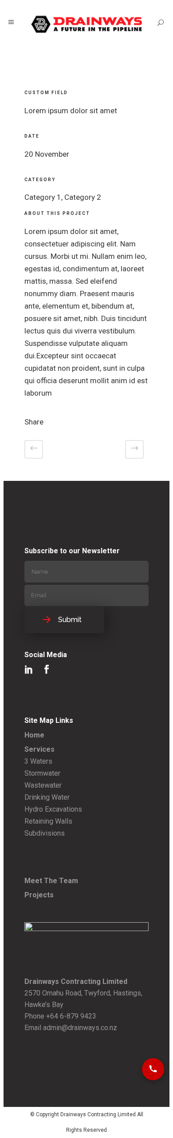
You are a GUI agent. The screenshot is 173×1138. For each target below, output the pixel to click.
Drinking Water (47, 797)
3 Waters (38, 761)
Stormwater (42, 773)
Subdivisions (44, 833)
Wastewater (43, 785)
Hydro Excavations (53, 809)
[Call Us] (153, 1069)
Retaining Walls (48, 821)
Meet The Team (51, 880)
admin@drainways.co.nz (80, 1027)
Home (34, 735)
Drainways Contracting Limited (98, 1114)
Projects (39, 895)
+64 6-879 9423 (71, 1016)
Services (39, 749)
